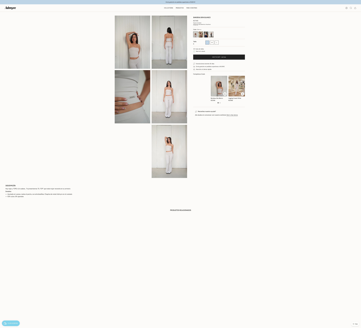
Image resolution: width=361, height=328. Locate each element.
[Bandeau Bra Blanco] (195, 34)
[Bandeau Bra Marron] (200, 34)
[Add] (225, 94)
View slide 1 (218, 102)
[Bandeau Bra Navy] (206, 34)
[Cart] (355, 8)
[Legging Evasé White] (236, 86)
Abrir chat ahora (232, 115)
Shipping (195, 24)
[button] (168, 8)
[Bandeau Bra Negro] (211, 34)
